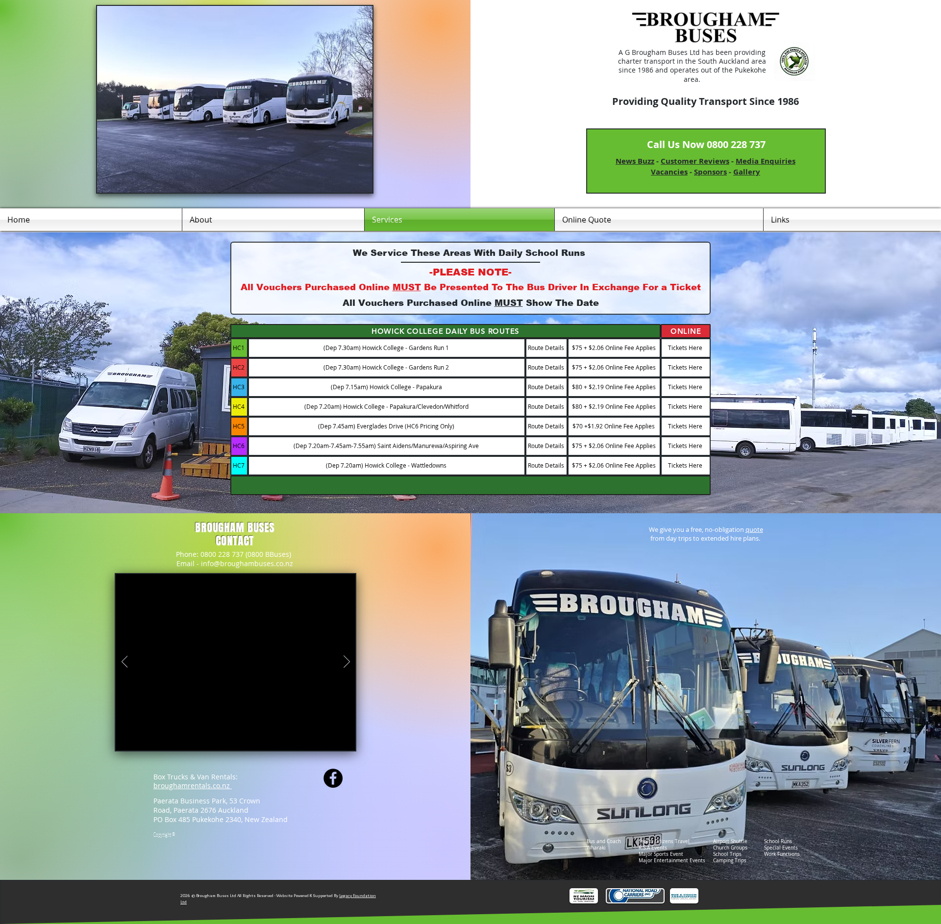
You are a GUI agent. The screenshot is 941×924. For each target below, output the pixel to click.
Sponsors (710, 172)
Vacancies (669, 172)
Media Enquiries (765, 161)
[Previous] (125, 662)
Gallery (746, 172)
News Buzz (635, 161)
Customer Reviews (695, 161)
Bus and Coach (604, 841)
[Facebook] (333, 778)
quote (754, 529)
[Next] (347, 662)
